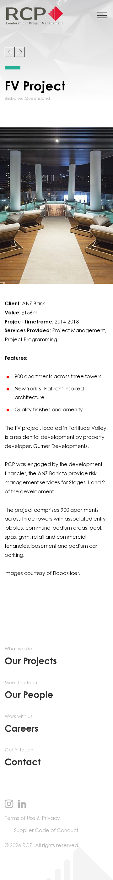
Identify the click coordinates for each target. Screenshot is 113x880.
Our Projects (31, 656)
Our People (29, 690)
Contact (23, 757)
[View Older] (20, 52)
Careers (21, 724)
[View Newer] (10, 52)
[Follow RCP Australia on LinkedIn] (22, 805)
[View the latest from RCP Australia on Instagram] (9, 805)
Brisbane (13, 99)
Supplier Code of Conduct (46, 830)
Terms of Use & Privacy (32, 818)
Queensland (37, 99)
